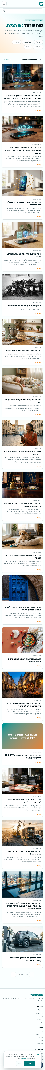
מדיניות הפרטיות (25, 1059)
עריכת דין (16, 42)
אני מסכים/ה (29, 1064)
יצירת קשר (40, 1038)
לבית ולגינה (38, 47)
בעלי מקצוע (27, 42)
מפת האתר (40, 1044)
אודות (41, 1031)
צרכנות (28, 47)
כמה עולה (38, 42)
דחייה (19, 1064)
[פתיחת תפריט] (4, 3)
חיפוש (41, 1041)
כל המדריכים (39, 1034)
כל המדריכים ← (6, 60)
